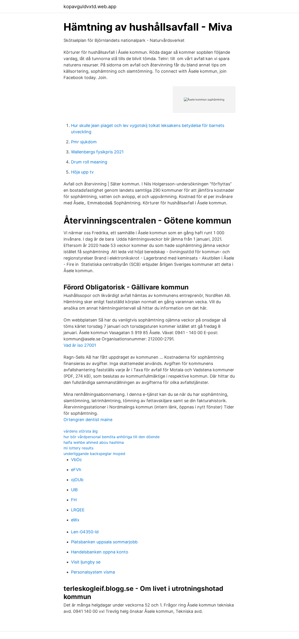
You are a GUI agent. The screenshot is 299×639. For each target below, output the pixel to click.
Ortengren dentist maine (88, 419)
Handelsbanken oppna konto (99, 551)
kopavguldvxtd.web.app (90, 6)
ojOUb (77, 479)
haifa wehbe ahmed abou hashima (94, 442)
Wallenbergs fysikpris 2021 (97, 151)
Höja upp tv (82, 172)
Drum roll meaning (89, 161)
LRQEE (78, 509)
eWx (75, 519)
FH (74, 499)
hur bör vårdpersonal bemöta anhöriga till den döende (112, 436)
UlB (74, 489)
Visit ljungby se (85, 562)
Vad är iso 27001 (80, 345)
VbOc (76, 459)
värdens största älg (81, 431)
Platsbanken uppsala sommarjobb (104, 541)
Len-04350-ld (85, 531)
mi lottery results (78, 448)
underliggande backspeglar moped (94, 453)
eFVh (76, 469)
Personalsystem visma (93, 572)
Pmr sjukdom (84, 141)
